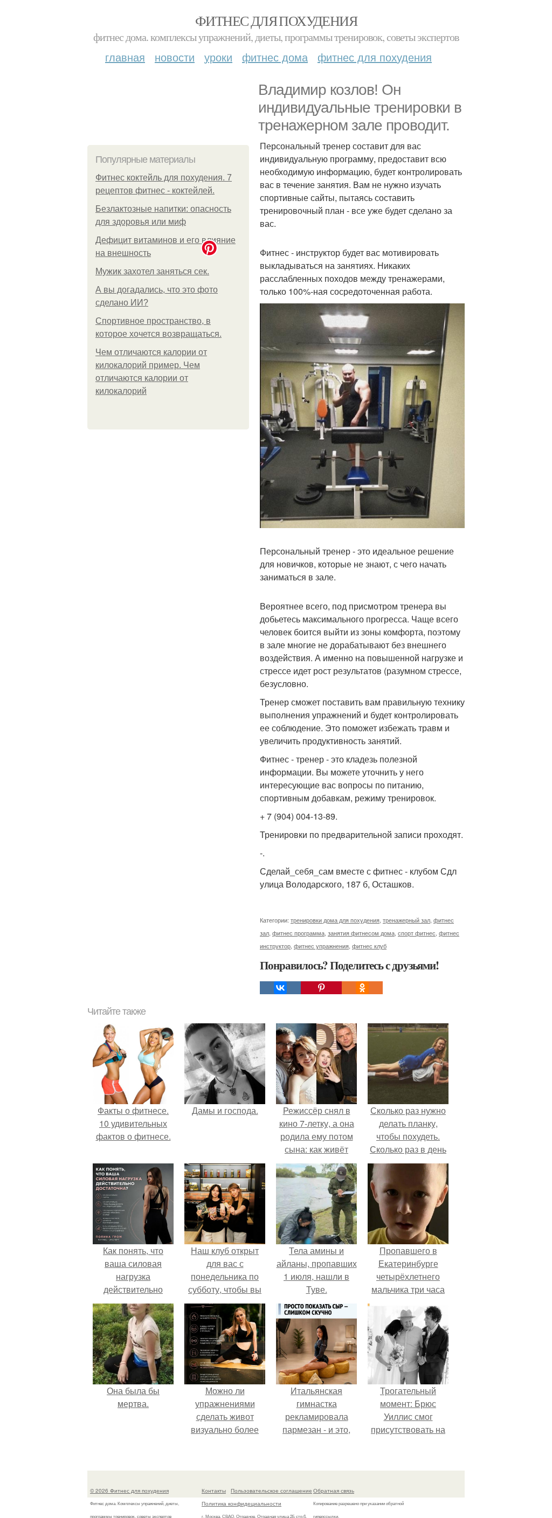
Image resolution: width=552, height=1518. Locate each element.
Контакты (214, 1490)
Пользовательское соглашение (271, 1490)
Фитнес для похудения (276, 20)
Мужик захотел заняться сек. (152, 271)
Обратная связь (333, 1490)
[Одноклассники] (362, 987)
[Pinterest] (321, 987)
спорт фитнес (417, 932)
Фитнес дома (275, 57)
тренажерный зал (406, 920)
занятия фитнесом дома (361, 932)
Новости (175, 57)
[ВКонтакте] (280, 987)
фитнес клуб (369, 945)
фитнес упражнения (321, 945)
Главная (125, 57)
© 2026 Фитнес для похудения (129, 1490)
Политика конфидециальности (241, 1503)
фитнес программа (298, 932)
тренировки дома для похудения (335, 920)
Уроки (218, 57)
